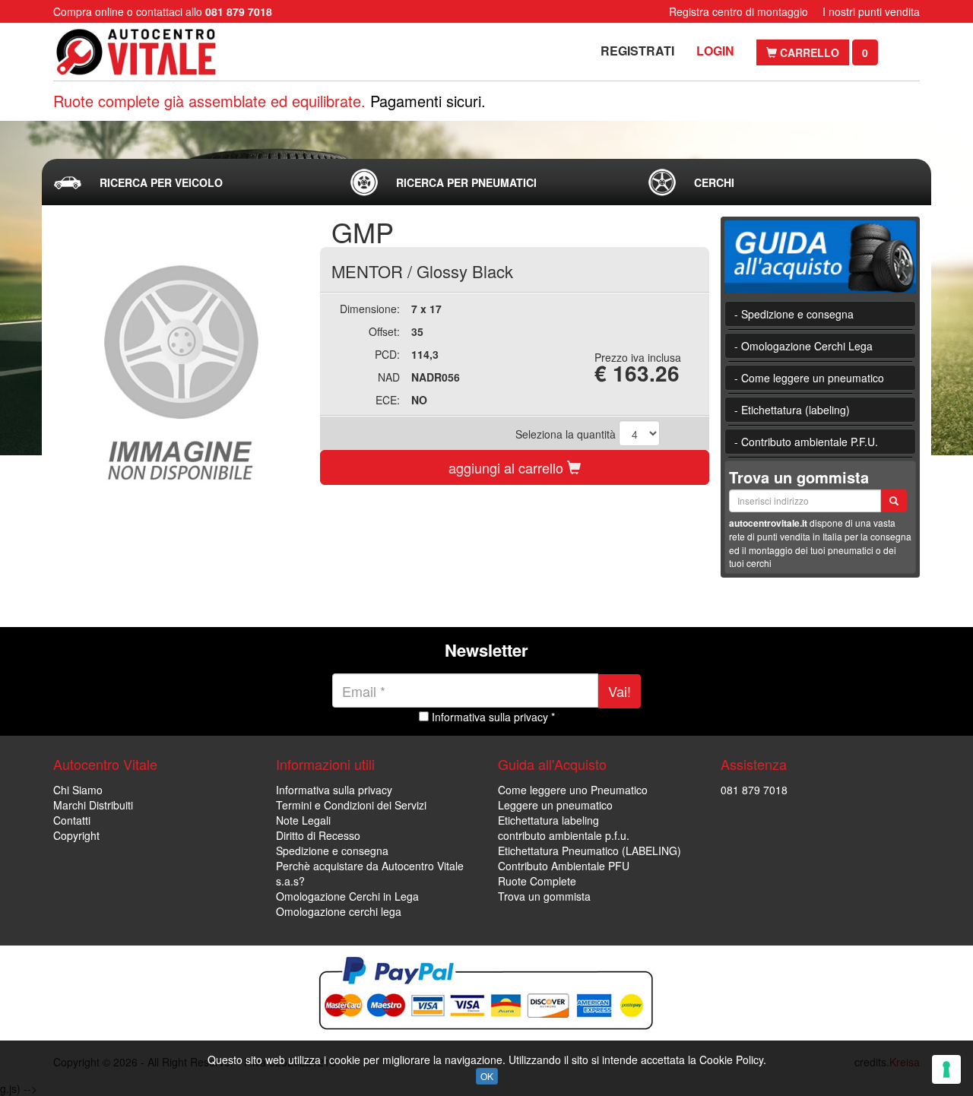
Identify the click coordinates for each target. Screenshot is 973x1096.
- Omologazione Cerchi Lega (803, 345)
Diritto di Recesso (318, 835)
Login (715, 50)
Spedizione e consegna (332, 850)
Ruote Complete (537, 881)
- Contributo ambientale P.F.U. (806, 441)
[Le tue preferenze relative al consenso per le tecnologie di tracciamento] (946, 1069)
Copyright (76, 835)
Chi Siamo (78, 789)
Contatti (71, 820)
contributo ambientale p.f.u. (563, 835)
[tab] (189, 182)
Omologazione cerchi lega (338, 911)
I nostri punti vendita (871, 11)
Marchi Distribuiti (93, 804)
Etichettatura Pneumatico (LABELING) (589, 850)
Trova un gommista (544, 896)
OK (486, 1075)
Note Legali (303, 820)
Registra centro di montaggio (738, 11)
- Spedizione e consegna (794, 314)
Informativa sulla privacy (334, 789)
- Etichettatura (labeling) (792, 409)
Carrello (808, 52)
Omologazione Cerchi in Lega (347, 896)
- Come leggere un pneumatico (809, 377)
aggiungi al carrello (507, 467)
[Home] (150, 52)
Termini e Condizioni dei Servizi (351, 804)
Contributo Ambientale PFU (563, 865)
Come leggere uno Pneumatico (573, 789)
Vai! (619, 691)
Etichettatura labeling (548, 820)
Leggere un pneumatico (555, 804)
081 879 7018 (754, 789)
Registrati (637, 50)
